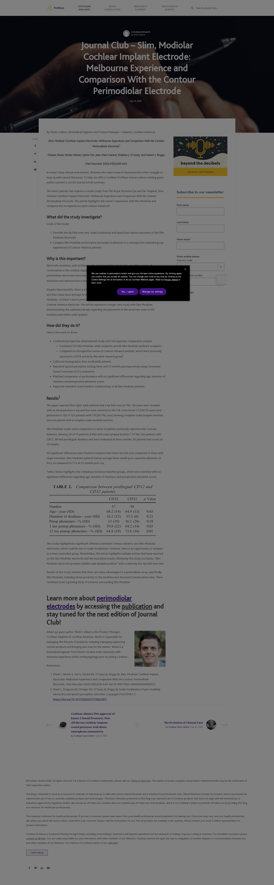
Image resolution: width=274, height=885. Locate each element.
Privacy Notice (171, 279)
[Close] (185, 269)
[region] (138, 283)
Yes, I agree (127, 291)
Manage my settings (152, 291)
